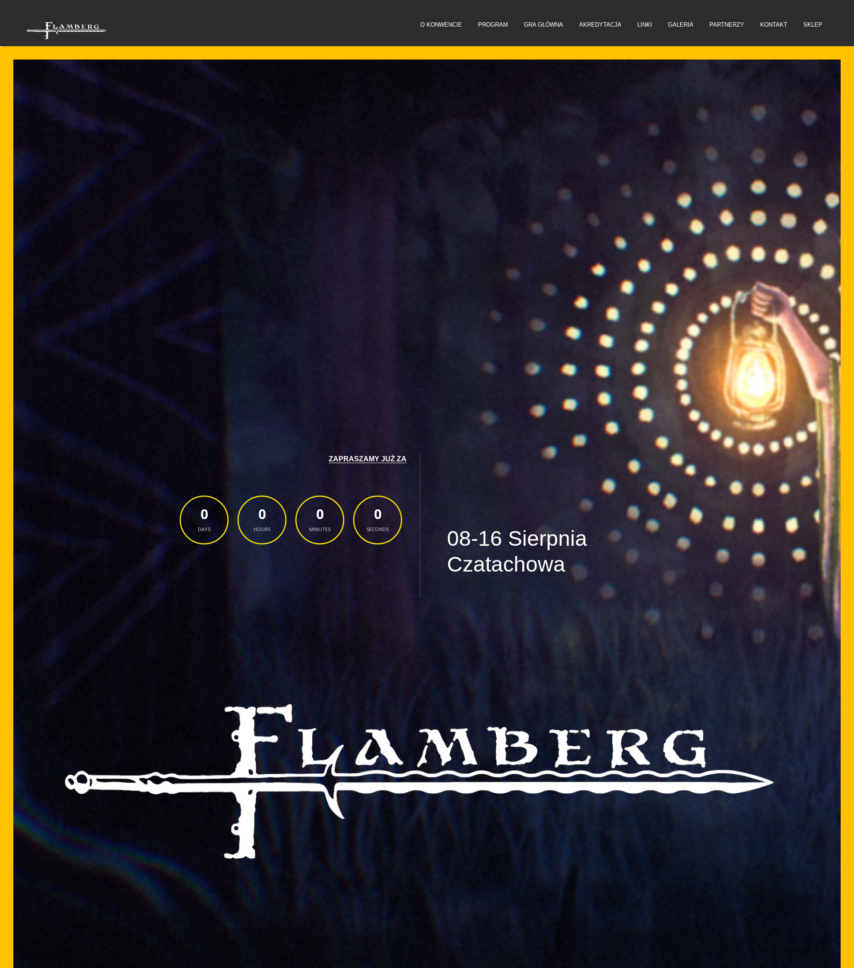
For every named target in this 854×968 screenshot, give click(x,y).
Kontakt (773, 24)
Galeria (680, 24)
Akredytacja (600, 24)
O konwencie (441, 24)
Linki (644, 24)
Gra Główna (543, 24)
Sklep (812, 24)
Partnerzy (726, 24)
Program (493, 24)
